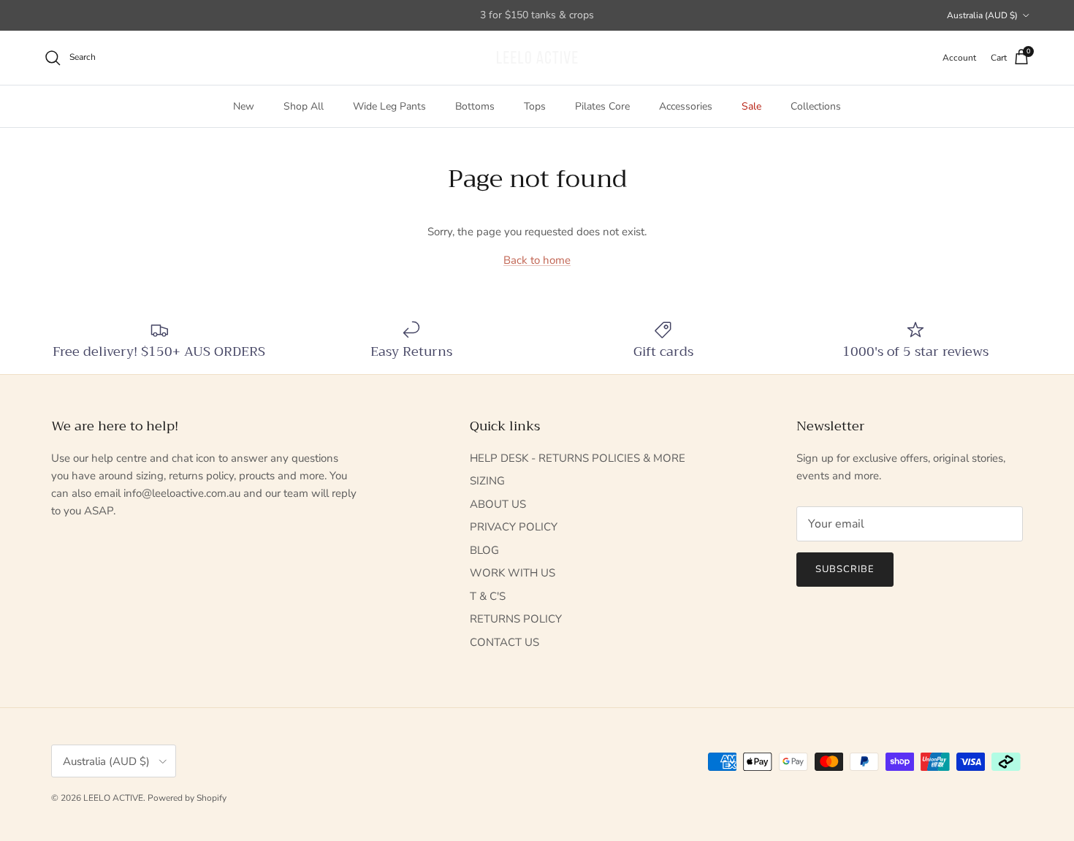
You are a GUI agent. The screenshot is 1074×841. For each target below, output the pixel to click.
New (243, 106)
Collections (816, 106)
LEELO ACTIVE (113, 798)
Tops (535, 106)
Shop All (303, 106)
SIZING (487, 480)
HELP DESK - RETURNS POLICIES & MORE (577, 458)
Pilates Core (602, 106)
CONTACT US (504, 642)
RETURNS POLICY (516, 619)
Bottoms (475, 106)
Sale (751, 106)
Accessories (685, 106)
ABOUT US (498, 504)
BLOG (484, 550)
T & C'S (488, 596)
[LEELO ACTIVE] (537, 57)
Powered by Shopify (187, 798)
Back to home (537, 260)
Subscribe (845, 569)
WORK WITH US (512, 573)
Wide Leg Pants (389, 106)
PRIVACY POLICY (513, 527)
